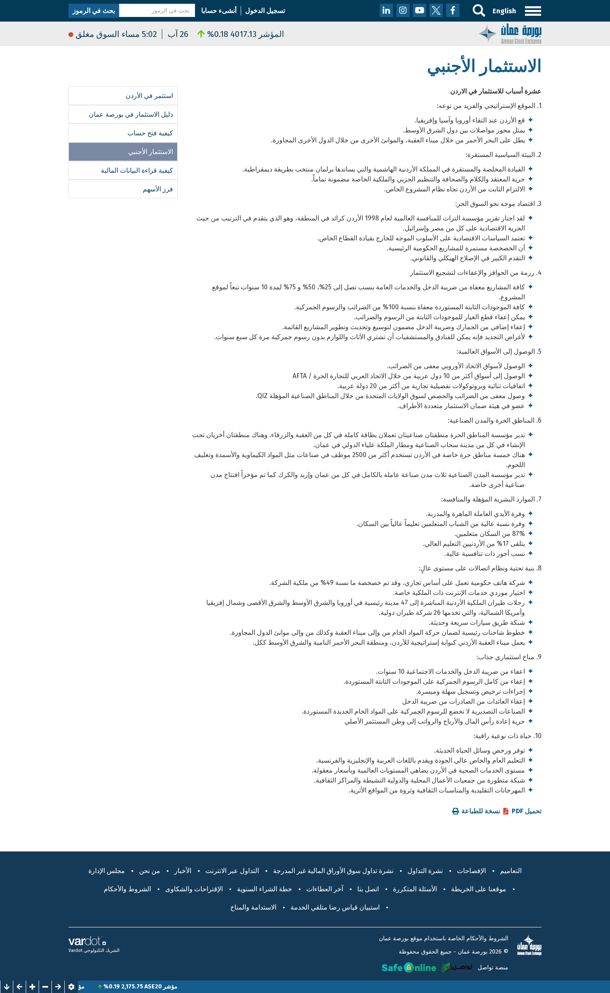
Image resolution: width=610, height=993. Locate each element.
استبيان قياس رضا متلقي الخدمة (335, 907)
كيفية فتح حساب (150, 133)
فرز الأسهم (158, 189)
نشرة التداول (425, 871)
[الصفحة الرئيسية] (510, 33)
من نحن (149, 871)
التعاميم (511, 871)
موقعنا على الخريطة (478, 889)
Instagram (403, 10)
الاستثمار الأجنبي (150, 152)
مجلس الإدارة (106, 871)
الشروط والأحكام (127, 889)
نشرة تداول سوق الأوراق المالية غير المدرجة (333, 871)
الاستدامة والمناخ (253, 907)
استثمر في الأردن (149, 96)
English (504, 11)
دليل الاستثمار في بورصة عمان (131, 114)
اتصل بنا (368, 889)
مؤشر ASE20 (179, 986)
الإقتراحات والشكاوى (194, 889)
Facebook (452, 10)
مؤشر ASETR (86, 986)
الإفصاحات (471, 871)
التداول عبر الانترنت (232, 871)
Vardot (75, 950)
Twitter (436, 10)
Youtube (419, 10)
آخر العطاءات (324, 889)
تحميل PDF (527, 811)
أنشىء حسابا (219, 11)
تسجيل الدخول (265, 11)
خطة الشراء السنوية (264, 889)
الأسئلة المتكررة (415, 889)
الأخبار (182, 871)
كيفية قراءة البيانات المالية (137, 170)
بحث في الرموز (94, 11)
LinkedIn (386, 10)
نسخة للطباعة (480, 811)
